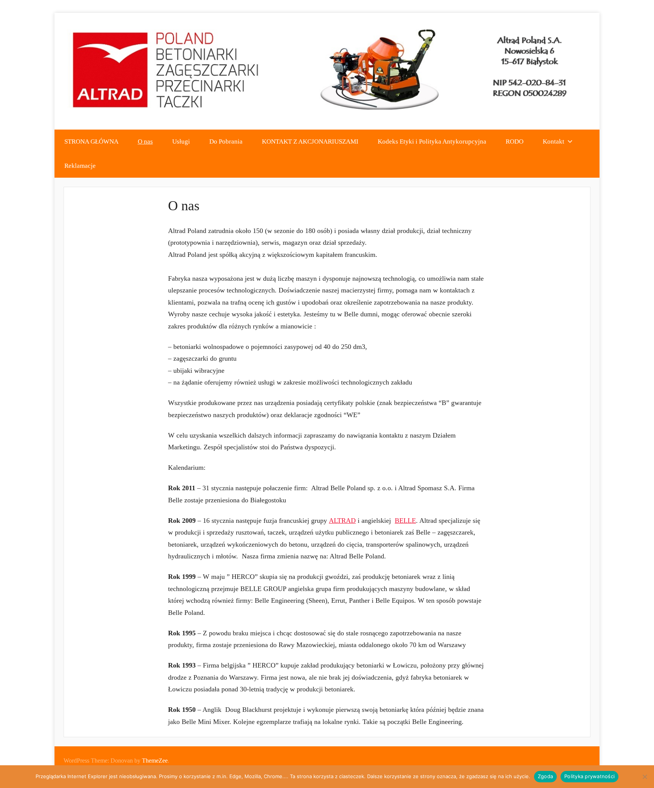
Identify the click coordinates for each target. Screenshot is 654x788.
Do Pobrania (226, 141)
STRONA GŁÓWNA (91, 141)
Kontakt (553, 141)
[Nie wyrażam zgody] (644, 776)
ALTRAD (342, 520)
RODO (514, 141)
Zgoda (545, 776)
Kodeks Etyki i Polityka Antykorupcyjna (432, 141)
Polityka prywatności (589, 776)
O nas (145, 141)
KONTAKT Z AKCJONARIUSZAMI (310, 141)
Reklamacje (80, 165)
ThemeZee (155, 760)
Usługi (181, 141)
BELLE (405, 520)
